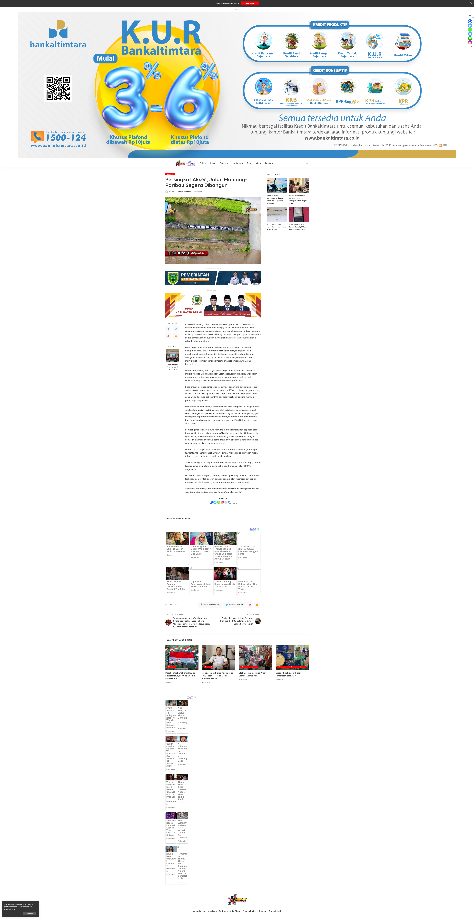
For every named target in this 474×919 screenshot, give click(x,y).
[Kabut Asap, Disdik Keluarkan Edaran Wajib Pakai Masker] (276, 214)
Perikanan (292, 667)
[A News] (184, 163)
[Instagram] (222, 502)
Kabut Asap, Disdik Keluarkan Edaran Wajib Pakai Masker (276, 226)
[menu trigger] (169, 163)
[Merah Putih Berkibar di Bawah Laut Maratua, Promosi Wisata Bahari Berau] (181, 657)
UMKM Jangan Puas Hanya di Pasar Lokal (172, 367)
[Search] (307, 163)
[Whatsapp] (218, 502)
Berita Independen (186, 191)
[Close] (471, 3)
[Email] (176, 336)
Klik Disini (250, 3)
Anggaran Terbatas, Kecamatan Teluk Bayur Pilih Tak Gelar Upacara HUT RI (217, 676)
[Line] (470, 38)
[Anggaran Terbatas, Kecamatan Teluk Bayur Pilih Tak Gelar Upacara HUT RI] (218, 657)
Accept (30, 914)
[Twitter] (176, 329)
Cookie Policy (9, 909)
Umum (254, 667)
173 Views (172, 191)
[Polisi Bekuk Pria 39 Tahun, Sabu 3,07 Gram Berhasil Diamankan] (299, 214)
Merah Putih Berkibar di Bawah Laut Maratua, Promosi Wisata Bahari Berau (180, 676)
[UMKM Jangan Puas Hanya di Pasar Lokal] (172, 355)
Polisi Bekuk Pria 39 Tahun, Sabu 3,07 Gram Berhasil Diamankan (298, 226)
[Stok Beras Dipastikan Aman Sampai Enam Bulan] (255, 657)
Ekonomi (170, 174)
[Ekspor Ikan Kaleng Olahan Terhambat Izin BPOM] (292, 657)
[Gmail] (226, 502)
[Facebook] (168, 329)
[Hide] (471, 47)
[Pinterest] (168, 336)
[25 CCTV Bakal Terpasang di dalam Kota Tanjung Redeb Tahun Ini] (276, 185)
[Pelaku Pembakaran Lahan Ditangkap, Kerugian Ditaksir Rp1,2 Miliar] (299, 185)
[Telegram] (229, 502)
